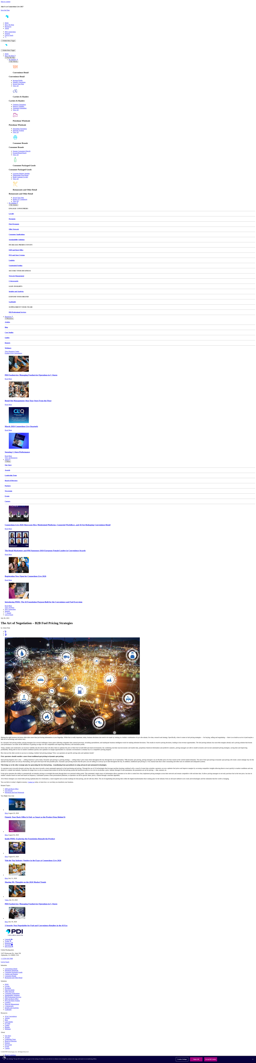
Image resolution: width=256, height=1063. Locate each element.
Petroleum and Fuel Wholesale (14, 792)
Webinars (8, 348)
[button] (128, 10)
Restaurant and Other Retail (13, 978)
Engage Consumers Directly (22, 151)
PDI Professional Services (17, 312)
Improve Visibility (18, 106)
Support (7, 33)
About (7, 28)
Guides (7, 338)
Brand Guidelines (10, 1055)
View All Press (9, 607)
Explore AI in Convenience (13, 353)
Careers (7, 501)
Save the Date (5, 10)
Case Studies (9, 332)
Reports (7, 343)
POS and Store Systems (17, 255)
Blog (6, 327)
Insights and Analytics (16, 291)
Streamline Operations (20, 129)
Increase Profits (17, 80)
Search (8, 613)
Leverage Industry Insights (21, 173)
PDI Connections (10, 32)
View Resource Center (12, 351)
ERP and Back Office (16, 250)
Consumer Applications (17, 234)
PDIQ (7, 23)
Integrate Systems (18, 130)
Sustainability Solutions (17, 239)
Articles (7, 322)
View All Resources (11, 458)
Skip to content (5, 1)
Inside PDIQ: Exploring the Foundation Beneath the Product (30, 839)
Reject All (196, 1059)
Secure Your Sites (18, 197)
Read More (8, 379)
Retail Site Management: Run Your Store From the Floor (28, 401)
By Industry (13, 59)
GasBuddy (12, 302)
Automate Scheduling (19, 108)
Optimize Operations (19, 104)
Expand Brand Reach (19, 153)
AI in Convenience (11, 1016)
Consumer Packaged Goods (13, 972)
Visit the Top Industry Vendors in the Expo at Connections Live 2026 (33, 860)
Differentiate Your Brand (20, 175)
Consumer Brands (10, 976)
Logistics (12, 260)
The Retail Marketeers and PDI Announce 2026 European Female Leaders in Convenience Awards (45, 551)
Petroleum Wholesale (11, 970)
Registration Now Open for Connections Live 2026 (25, 576)
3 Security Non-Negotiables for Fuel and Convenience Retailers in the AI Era (36, 925)
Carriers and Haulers (11, 974)
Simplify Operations (19, 82)
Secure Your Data (18, 84)
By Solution (13, 203)
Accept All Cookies (210, 1059)
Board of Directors (11, 480)
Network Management (16, 276)
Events (7, 496)
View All (15, 86)
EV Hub (7, 1023)
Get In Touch (9, 35)
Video (7, 900)
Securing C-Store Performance (17, 452)
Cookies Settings (182, 1059)
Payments (12, 219)
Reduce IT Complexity (20, 199)
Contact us (31, 782)
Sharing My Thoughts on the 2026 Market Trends (25, 882)
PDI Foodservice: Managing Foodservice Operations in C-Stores (31, 375)
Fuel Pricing (8, 791)
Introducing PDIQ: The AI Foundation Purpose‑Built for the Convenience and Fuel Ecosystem (43, 602)
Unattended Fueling (15, 265)
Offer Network (14, 229)
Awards (7, 470)
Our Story (8, 465)
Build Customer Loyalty (20, 177)
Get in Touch (9, 615)
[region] (128, 1059)
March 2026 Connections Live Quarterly (21, 426)
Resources (8, 26)
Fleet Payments (14, 224)
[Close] (253, 1059)
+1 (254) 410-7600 (7, 958)
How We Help (9, 25)
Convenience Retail (11, 969)
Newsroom (8, 491)
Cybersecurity (13, 281)
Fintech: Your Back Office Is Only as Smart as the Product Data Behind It (35, 817)
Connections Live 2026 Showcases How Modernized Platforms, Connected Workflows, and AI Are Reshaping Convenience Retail (57, 525)
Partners (8, 486)
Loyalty (11, 214)
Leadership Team (11, 475)
